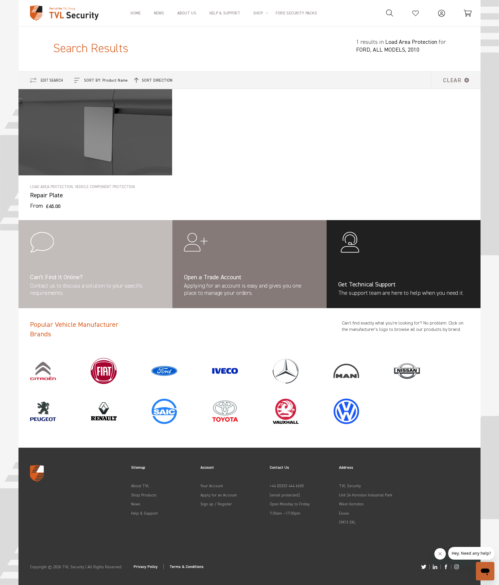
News (135, 503)
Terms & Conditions (187, 566)
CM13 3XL (347, 522)
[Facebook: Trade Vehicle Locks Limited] (446, 567)
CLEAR (452, 80)
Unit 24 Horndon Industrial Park (365, 494)
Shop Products (144, 494)
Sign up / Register (216, 503)
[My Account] (442, 13)
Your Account (211, 485)
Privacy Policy (146, 566)
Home (136, 12)
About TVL (140, 485)
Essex (344, 513)
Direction (157, 80)
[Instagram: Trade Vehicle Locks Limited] (456, 567)
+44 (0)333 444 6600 (287, 485)
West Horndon (351, 503)
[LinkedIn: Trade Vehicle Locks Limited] (435, 567)
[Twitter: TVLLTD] (424, 567)
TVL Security (350, 485)
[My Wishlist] (416, 13)
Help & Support (144, 513)
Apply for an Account (218, 494)
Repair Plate (46, 195)
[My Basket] (468, 13)
